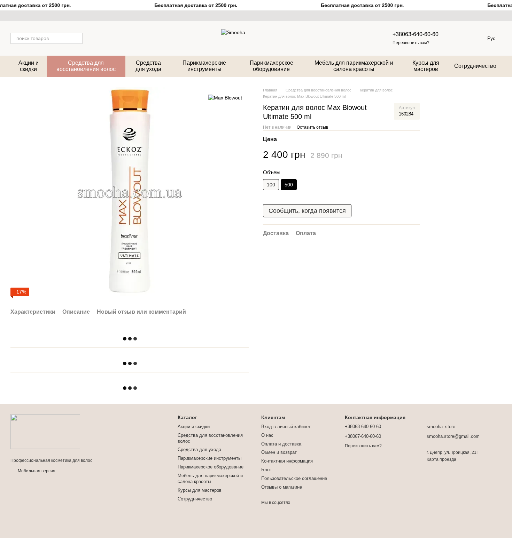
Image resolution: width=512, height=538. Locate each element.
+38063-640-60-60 (416, 34)
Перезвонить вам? (411, 42)
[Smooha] (45, 431)
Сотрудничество (475, 66)
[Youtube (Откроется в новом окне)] (30, 15)
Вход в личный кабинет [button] (286, 426)
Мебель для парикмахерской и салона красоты (354, 66)
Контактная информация (287, 461)
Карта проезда (441, 459)
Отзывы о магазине (281, 487)
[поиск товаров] (77, 38)
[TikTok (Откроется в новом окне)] (21, 15)
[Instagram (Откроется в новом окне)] (13, 15)
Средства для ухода (148, 66)
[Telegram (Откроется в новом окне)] (38, 15)
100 (271, 184)
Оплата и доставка (281, 444)
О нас (267, 435)
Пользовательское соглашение (294, 478)
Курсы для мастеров (425, 66)
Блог (266, 469)
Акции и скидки (28, 66)
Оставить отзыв (312, 127)
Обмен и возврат (279, 452)
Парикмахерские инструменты (204, 66)
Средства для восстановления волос (86, 66)
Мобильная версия (36, 470)
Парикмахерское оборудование (271, 66)
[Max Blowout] (225, 98)
